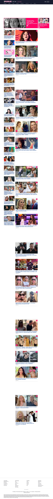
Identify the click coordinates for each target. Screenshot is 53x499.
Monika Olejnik (5, 482)
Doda (15, 481)
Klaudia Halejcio (5, 485)
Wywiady (5, 3)
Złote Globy (28, 482)
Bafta (27, 485)
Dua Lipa (16, 482)
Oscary (27, 481)
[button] (45, 1)
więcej (35, 3)
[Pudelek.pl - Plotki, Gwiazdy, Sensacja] (8, 2)
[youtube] (15, 1)
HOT (4, 29)
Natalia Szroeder (16, 485)
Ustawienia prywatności (26, 492)
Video (13, 3)
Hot (31, 3)
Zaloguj (48, 1)
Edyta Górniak (16, 486)
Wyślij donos (19, 1)
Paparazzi (22, 3)
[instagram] (14, 1)
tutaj (17, 497)
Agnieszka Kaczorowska (6, 481)
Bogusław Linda (39, 481)
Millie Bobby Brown (40, 486)
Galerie (17, 3)
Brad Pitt (39, 482)
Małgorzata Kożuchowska (40, 485)
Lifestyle (27, 3)
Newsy (9, 3)
